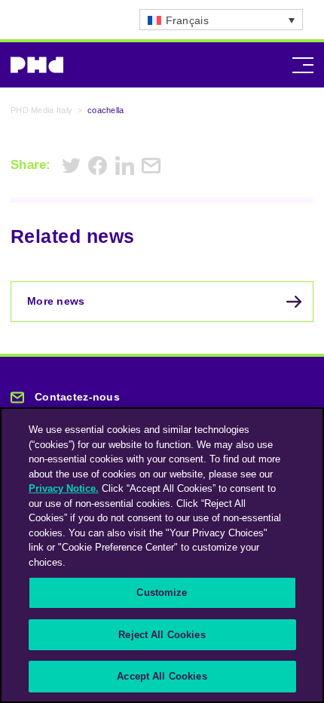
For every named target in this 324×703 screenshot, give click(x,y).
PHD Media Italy (41, 110)
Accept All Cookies (161, 676)
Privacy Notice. (64, 488)
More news (56, 301)
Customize (161, 592)
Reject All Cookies (161, 634)
